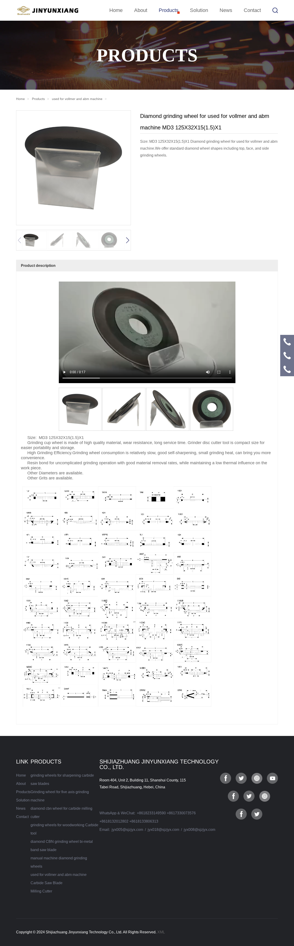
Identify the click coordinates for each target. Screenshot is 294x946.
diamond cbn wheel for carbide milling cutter (61, 812)
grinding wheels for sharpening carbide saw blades (62, 779)
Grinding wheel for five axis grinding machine (60, 796)
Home (116, 10)
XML (161, 932)
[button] (127, 240)
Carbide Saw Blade (46, 883)
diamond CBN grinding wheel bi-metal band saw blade (62, 846)
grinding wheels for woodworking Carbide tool (64, 829)
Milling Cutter (41, 891)
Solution (199, 10)
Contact (252, 10)
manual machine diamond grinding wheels (59, 862)
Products (168, 10)
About (140, 10)
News (226, 10)
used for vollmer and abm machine (77, 99)
